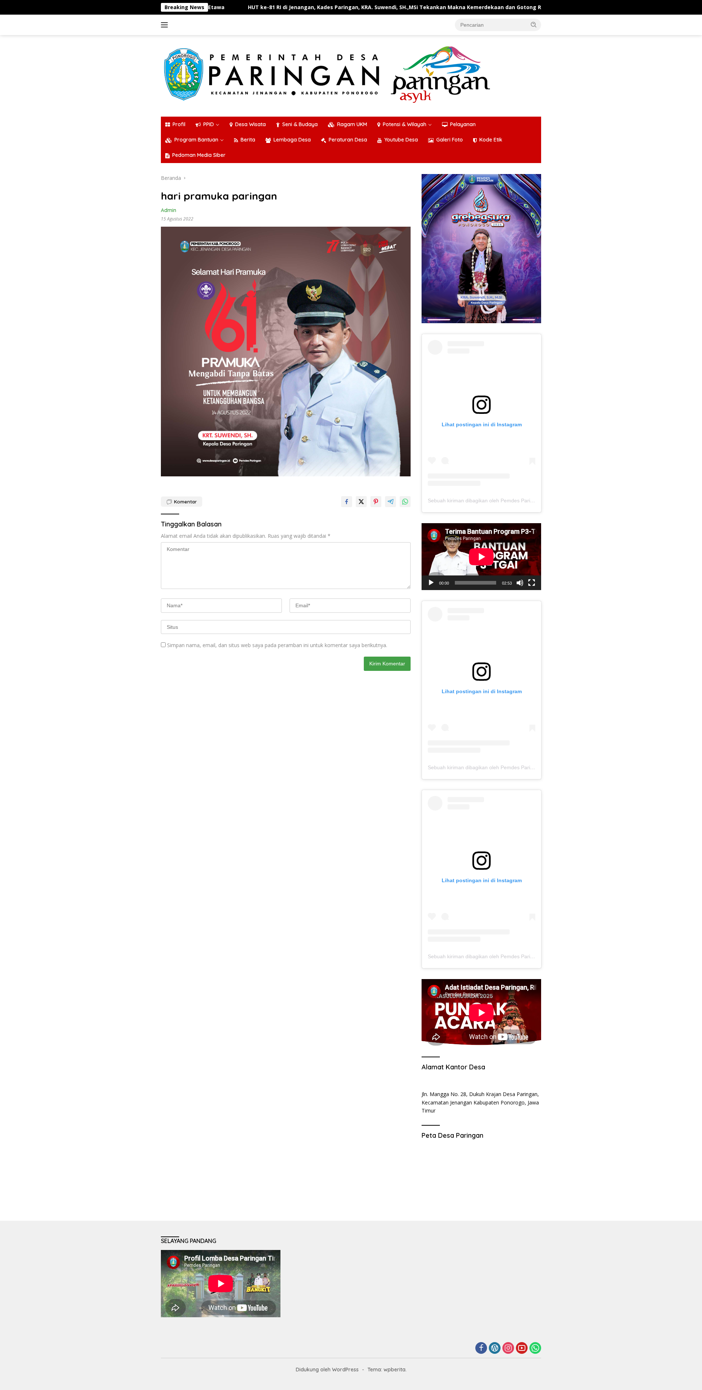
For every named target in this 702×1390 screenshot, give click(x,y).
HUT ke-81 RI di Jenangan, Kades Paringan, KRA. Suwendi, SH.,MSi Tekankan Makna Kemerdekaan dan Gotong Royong (332, 7)
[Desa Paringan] (327, 74)
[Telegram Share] (390, 501)
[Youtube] (522, 1348)
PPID (208, 124)
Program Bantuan (196, 139)
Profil (179, 124)
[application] (481, 556)
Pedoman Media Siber (199, 155)
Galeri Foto (449, 139)
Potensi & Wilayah (404, 124)
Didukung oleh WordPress (327, 1369)
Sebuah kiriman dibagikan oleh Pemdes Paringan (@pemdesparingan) (509, 500)
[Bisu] (520, 582)
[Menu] (166, 25)
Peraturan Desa (348, 139)
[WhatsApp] (535, 1348)
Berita (248, 139)
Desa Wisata (250, 124)
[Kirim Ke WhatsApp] (405, 501)
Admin (168, 210)
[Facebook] (481, 1348)
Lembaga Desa (292, 139)
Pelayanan (463, 124)
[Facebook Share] (346, 501)
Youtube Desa (401, 139)
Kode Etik (490, 139)
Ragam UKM (352, 124)
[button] (533, 24)
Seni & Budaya (300, 124)
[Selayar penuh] (531, 582)
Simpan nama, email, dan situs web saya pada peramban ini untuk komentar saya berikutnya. (277, 645)
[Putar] (431, 582)
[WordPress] (495, 1348)
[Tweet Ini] (361, 501)
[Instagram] (508, 1348)
